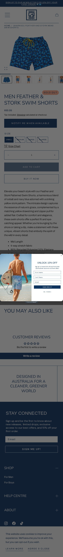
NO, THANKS (47, 292)
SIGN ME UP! (47, 287)
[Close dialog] (61, 256)
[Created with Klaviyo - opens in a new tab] (31, 302)
